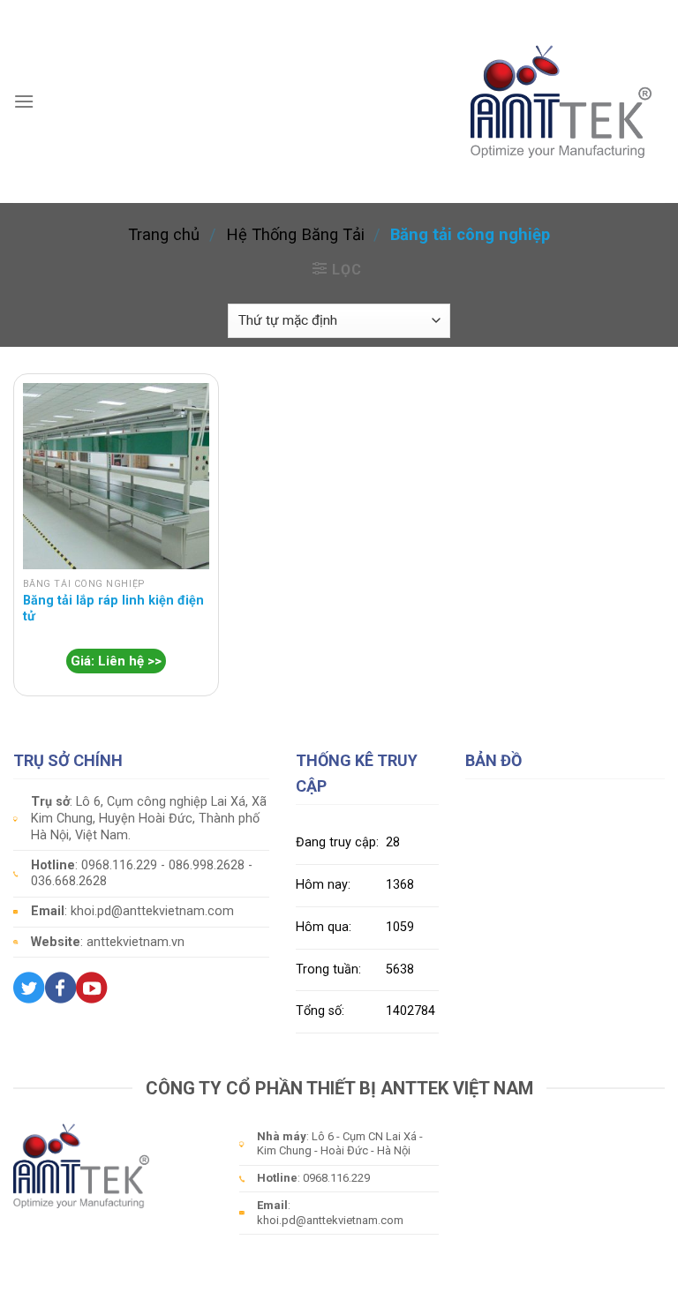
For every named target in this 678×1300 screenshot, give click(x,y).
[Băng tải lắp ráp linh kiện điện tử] (116, 476)
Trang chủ (164, 234)
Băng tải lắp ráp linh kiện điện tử (113, 609)
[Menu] (23, 101)
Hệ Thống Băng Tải (295, 234)
